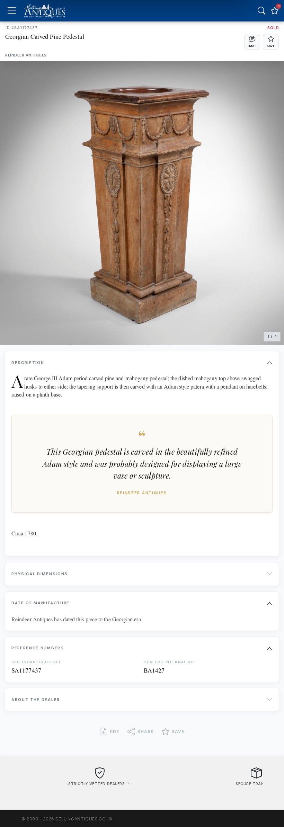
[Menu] (12, 11)
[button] (252, 42)
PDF (114, 731)
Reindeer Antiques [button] (26, 55)
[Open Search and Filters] (261, 11)
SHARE (145, 731)
